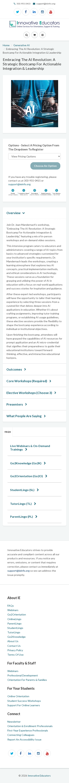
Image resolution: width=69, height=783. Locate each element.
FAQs (8, 431)
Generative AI (21, 45)
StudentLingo (15, 627)
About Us (12, 641)
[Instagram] (42, 11)
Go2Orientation (16, 614)
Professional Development (22, 675)
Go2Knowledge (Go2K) (26, 463)
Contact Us (14, 645)
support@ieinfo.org (19, 184)
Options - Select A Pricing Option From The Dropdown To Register (33, 147)
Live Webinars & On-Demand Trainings (30, 447)
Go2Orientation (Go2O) (26, 476)
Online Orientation (18, 696)
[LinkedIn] (34, 11)
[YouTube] (50, 11)
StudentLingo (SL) (22, 490)
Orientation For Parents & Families (27, 679)
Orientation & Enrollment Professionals (30, 726)
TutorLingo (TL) (21, 503)
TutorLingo (13, 632)
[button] (42, 35)
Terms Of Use (15, 654)
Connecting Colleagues (20, 734)
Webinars (12, 610)
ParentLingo (14, 623)
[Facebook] (25, 11)
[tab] (34, 447)
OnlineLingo (14, 619)
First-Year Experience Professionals (27, 730)
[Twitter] (17, 11)
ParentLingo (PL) (21, 516)
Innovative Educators (39, 775)
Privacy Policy (15, 650)
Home (6, 45)
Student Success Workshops (24, 700)
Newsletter (14, 721)
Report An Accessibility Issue (24, 739)
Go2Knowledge (16, 636)
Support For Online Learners (23, 705)
